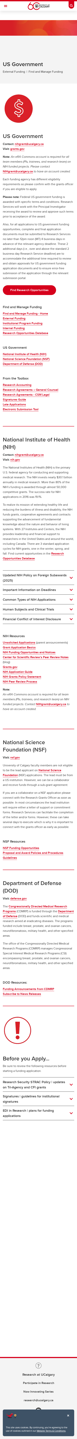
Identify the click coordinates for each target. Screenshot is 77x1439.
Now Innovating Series (38, 1391)
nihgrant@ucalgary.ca (29, 144)
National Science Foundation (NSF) (26, 359)
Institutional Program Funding (22, 323)
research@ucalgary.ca (38, 1400)
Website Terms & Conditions (51, 1430)
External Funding (14, 318)
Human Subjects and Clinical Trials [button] (28, 609)
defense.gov (18, 898)
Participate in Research (38, 1383)
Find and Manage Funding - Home (25, 313)
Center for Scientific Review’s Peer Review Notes (36, 657)
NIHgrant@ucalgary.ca (18, 171)
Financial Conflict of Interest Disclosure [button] (32, 619)
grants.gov (17, 149)
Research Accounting (17, 385)
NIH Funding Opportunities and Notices (29, 652)
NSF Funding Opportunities (21, 848)
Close (68, 1418)
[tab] (38, 578)
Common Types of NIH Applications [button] (29, 599)
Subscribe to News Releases (22, 994)
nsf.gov (15, 757)
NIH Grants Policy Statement (22, 677)
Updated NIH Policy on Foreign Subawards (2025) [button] (35, 578)
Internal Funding (14, 328)
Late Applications (14, 404)
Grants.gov (10, 667)
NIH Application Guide (18, 672)
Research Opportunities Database (25, 333)
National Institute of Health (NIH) (24, 354)
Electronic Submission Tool (20, 409)
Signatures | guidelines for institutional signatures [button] (31, 1099)
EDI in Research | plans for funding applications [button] (28, 1113)
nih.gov (15, 459)
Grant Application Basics (19, 647)
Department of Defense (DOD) (23, 364)
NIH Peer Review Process (20, 681)
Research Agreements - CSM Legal (26, 394)
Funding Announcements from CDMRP (28, 989)
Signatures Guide (14, 399)
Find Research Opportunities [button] (29, 290)
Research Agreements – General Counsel (30, 390)
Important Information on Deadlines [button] (29, 589)
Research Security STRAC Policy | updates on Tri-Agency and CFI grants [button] (34, 1085)
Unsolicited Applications (19, 642)
